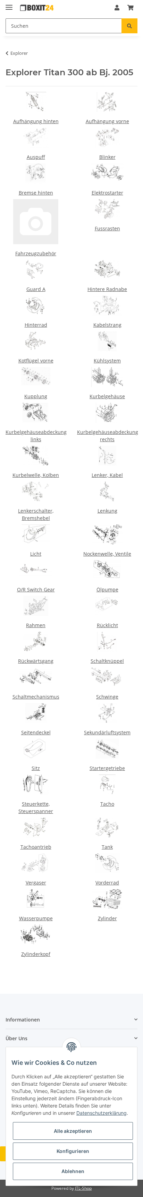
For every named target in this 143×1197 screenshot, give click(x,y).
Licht (35, 553)
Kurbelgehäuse (107, 396)
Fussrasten (107, 228)
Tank (107, 847)
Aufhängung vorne (107, 121)
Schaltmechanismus (35, 696)
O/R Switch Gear (36, 589)
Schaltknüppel (107, 661)
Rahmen (35, 625)
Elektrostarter (107, 192)
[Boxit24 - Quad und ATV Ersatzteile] (37, 8)
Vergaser (36, 882)
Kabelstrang (107, 325)
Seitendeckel (36, 732)
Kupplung (35, 396)
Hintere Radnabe (107, 289)
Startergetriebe (107, 768)
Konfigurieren (73, 1151)
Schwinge (107, 696)
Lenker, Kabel (107, 475)
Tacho (107, 804)
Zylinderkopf (35, 954)
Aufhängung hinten (36, 121)
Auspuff (36, 157)
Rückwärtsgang (35, 661)
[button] (117, 8)
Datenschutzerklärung (101, 1113)
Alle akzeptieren (73, 1131)
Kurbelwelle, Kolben (35, 475)
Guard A (35, 289)
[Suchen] (129, 25)
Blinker (107, 157)
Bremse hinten (36, 192)
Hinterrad (36, 325)
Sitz (36, 768)
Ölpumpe (107, 589)
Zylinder (107, 918)
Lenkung (107, 510)
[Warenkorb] (130, 8)
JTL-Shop (83, 1188)
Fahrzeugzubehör (35, 253)
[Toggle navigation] (9, 4)
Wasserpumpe (36, 918)
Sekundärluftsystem (107, 732)
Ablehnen (72, 1171)
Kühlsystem (107, 360)
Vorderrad (107, 882)
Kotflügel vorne (35, 360)
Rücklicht (107, 625)
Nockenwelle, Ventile (107, 553)
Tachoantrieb (35, 847)
